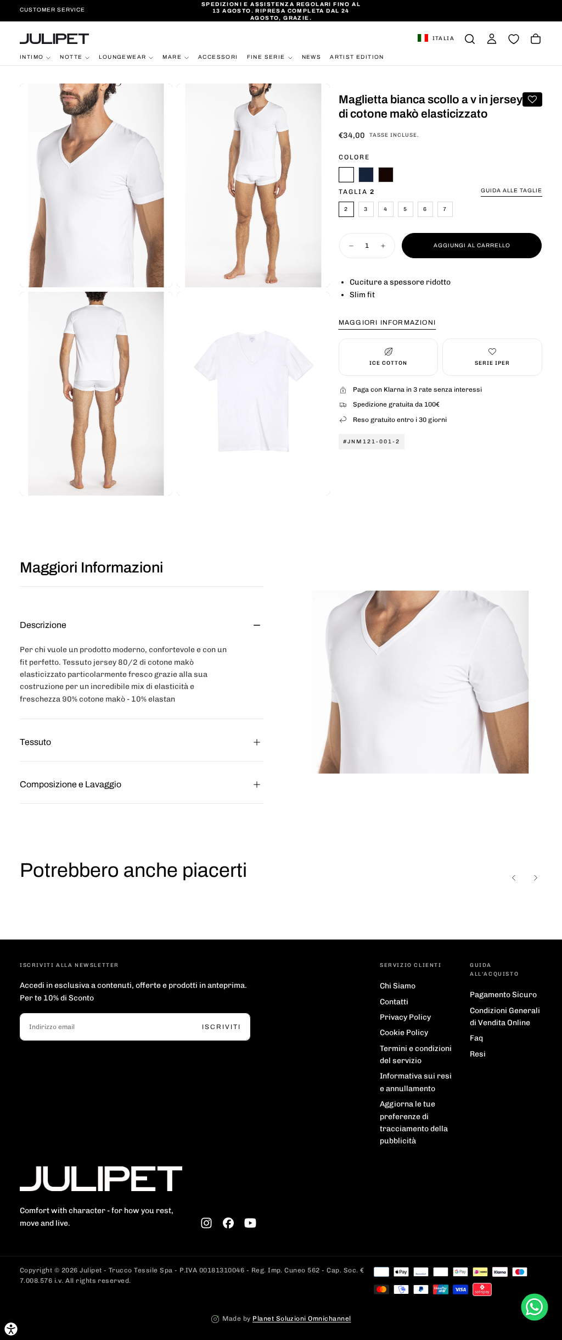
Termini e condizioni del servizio (416, 1054)
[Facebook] (228, 1223)
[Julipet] (101, 1179)
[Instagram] (206, 1223)
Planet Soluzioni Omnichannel (301, 1318)
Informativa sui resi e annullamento (416, 1082)
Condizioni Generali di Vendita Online (505, 1016)
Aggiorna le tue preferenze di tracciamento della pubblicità (414, 1122)
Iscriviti (221, 1027)
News (312, 57)
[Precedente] (513, 878)
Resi (478, 1054)
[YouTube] (250, 1223)
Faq (476, 1038)
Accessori (218, 57)
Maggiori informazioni (387, 322)
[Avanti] (535, 878)
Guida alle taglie (511, 190)
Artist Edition (357, 57)
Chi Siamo (397, 986)
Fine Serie (266, 57)
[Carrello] (535, 39)
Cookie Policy (404, 1032)
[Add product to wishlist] (532, 99)
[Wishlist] (513, 39)
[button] (436, 39)
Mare (172, 57)
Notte (71, 57)
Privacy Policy (405, 1017)
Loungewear (122, 57)
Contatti (394, 1002)
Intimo (31, 57)
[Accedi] (491, 39)
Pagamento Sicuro (503, 994)
